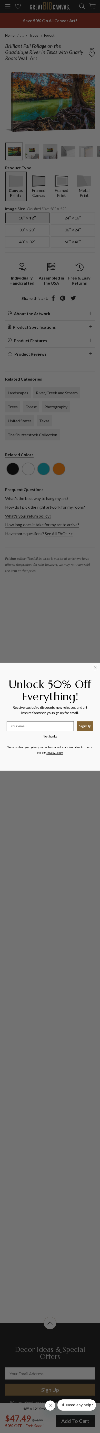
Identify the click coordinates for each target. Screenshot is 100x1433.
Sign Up (85, 726)
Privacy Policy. (54, 752)
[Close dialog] (95, 667)
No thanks (50, 736)
